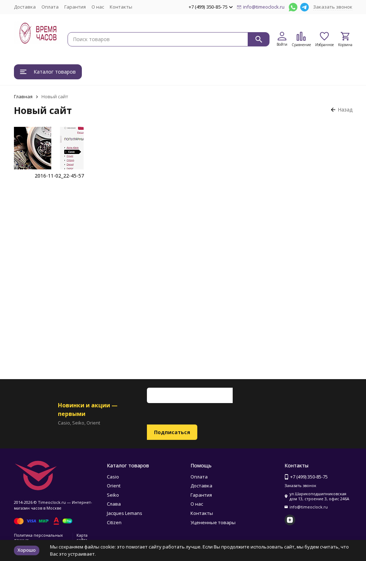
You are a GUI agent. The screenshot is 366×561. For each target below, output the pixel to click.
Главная (23, 96)
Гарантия (75, 7)
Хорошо (27, 550)
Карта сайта (82, 537)
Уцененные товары (213, 522)
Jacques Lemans (124, 513)
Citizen (114, 522)
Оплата (50, 7)
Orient (113, 485)
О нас (98, 7)
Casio (113, 476)
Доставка (25, 7)
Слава (114, 504)
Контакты (121, 7)
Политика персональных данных (38, 537)
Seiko (113, 495)
